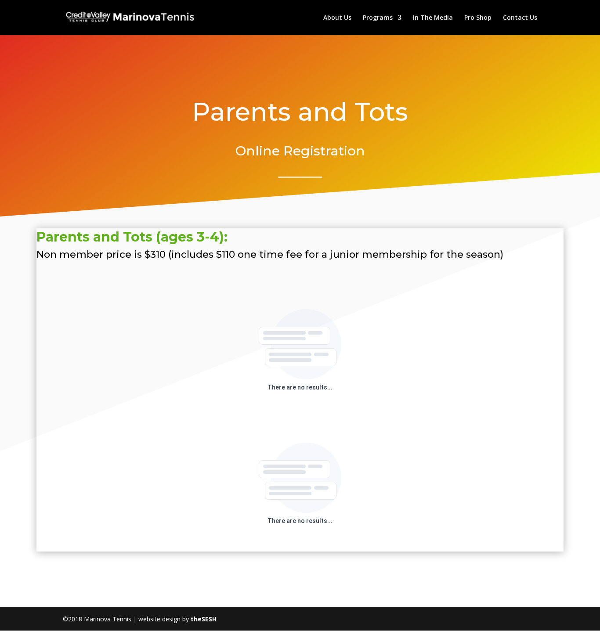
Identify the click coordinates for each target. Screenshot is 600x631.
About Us (337, 18)
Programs (378, 18)
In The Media (433, 18)
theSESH (204, 619)
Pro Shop (478, 18)
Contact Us (520, 18)
